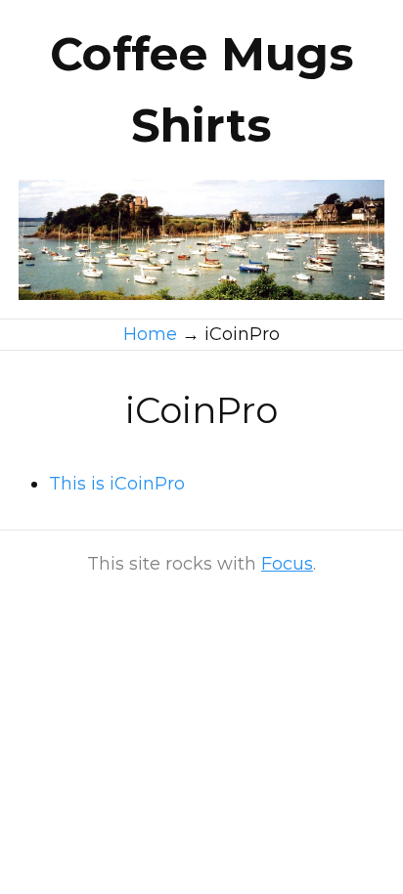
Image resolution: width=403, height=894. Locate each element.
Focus (287, 564)
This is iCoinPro (117, 483)
